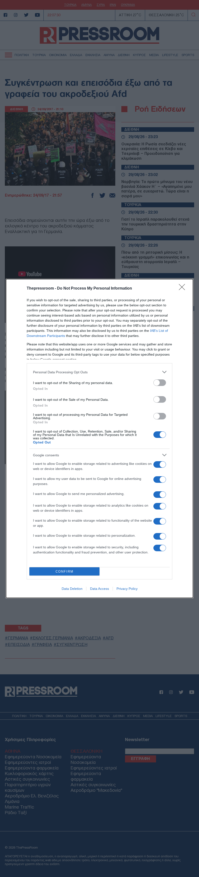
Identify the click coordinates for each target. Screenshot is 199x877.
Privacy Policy (127, 589)
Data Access (99, 589)
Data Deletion (72, 589)
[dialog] (99, 438)
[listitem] (99, 372)
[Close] (183, 288)
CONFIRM (65, 571)
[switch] (159, 382)
